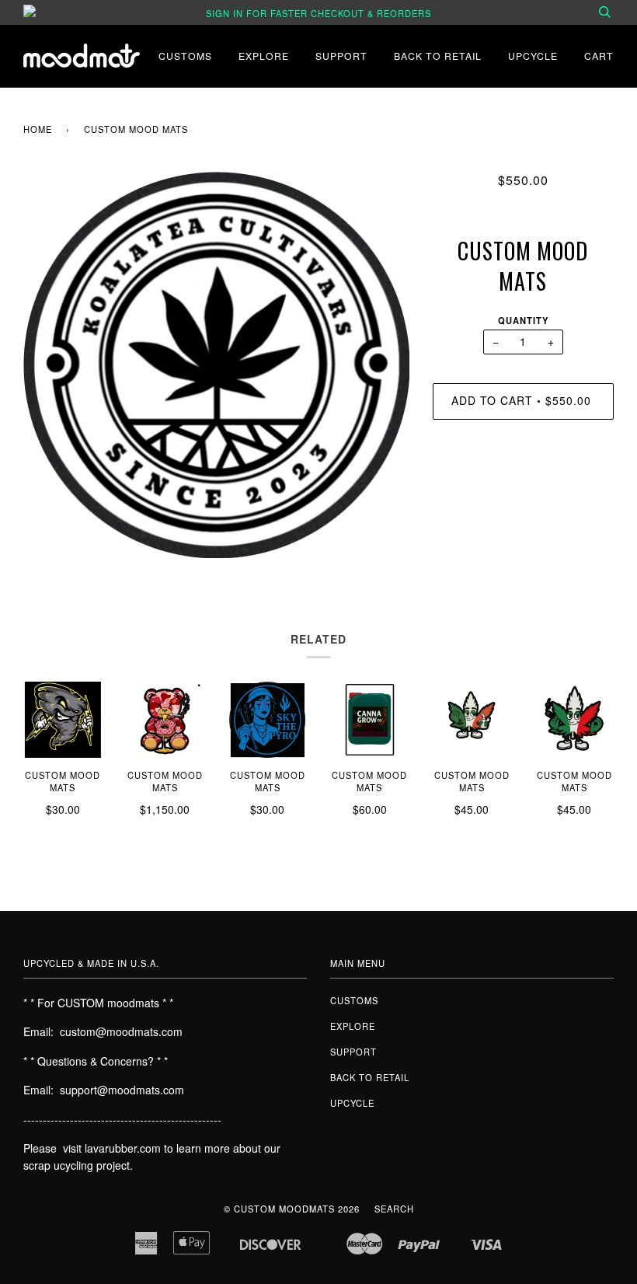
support (341, 55)
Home (37, 129)
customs (185, 55)
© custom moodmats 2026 (292, 1208)
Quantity (523, 320)
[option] (216, 365)
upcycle (533, 55)
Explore (263, 55)
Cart (599, 55)
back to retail (438, 55)
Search (394, 1208)
